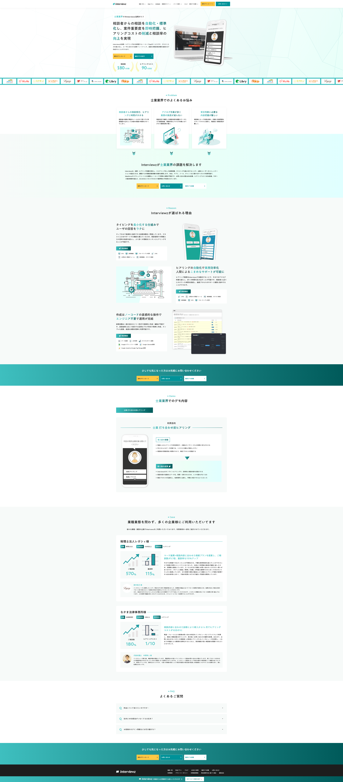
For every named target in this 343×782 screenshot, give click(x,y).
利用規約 (170, 773)
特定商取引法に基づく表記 (208, 773)
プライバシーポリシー (181, 773)
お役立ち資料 (195, 770)
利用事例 (157, 4)
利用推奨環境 (194, 773)
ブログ (186, 4)
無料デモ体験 (205, 770)
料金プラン (151, 4)
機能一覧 (170, 770)
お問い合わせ (215, 770)
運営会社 (221, 773)
